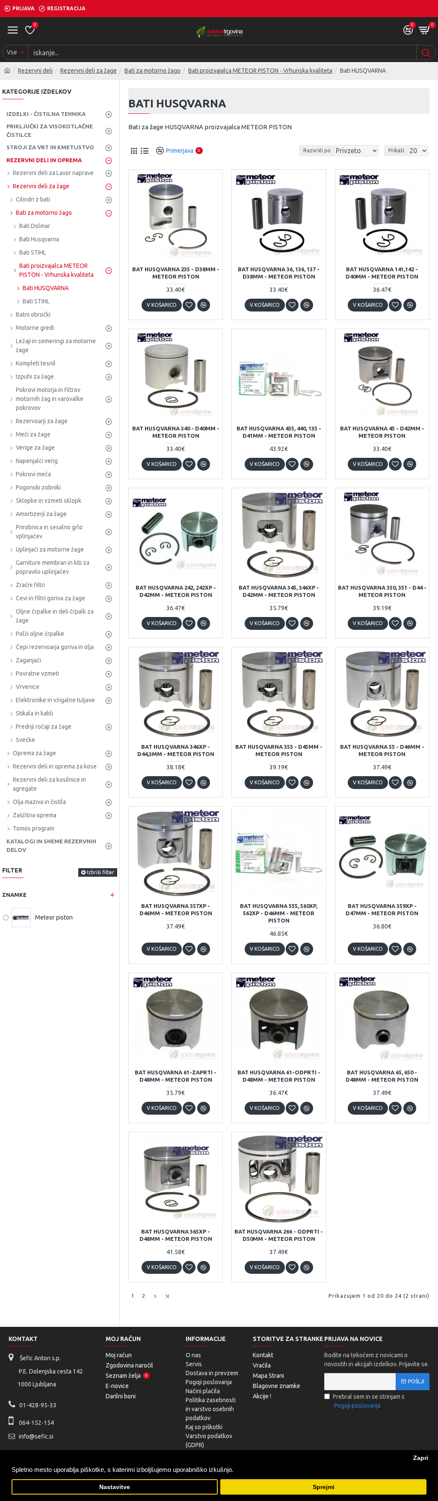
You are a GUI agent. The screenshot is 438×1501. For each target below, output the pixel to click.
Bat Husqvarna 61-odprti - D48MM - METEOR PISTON (278, 1076)
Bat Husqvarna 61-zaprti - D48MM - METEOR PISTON (175, 1076)
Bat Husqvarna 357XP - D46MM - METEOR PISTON (175, 909)
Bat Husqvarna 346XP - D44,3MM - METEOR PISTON (175, 750)
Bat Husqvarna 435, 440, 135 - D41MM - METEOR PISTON (279, 432)
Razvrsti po (317, 150)
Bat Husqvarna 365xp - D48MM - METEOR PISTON (175, 1235)
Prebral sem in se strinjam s (369, 1401)
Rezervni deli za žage (88, 70)
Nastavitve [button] (114, 1487)
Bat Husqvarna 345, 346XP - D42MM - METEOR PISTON (279, 591)
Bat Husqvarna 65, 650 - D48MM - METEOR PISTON (382, 1076)
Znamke (14, 895)
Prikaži (396, 150)
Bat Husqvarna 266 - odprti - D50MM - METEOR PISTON (278, 1235)
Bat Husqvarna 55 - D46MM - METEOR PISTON (382, 750)
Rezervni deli (35, 70)
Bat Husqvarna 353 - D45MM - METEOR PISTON (279, 750)
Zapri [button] (420, 1458)
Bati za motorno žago (152, 70)
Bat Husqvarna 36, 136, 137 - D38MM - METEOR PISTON (279, 272)
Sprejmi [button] (323, 1487)
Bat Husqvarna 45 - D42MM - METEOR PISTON (382, 432)
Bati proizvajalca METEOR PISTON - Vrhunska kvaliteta (260, 70)
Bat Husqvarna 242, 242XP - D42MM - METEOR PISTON (176, 591)
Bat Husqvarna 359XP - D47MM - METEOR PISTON (382, 909)
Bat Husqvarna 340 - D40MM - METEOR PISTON (175, 432)
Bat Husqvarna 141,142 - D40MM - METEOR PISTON (382, 272)
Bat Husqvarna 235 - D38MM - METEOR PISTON (175, 272)
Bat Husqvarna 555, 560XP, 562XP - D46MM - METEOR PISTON (278, 913)
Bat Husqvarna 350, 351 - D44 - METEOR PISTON (382, 591)
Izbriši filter (100, 872)
